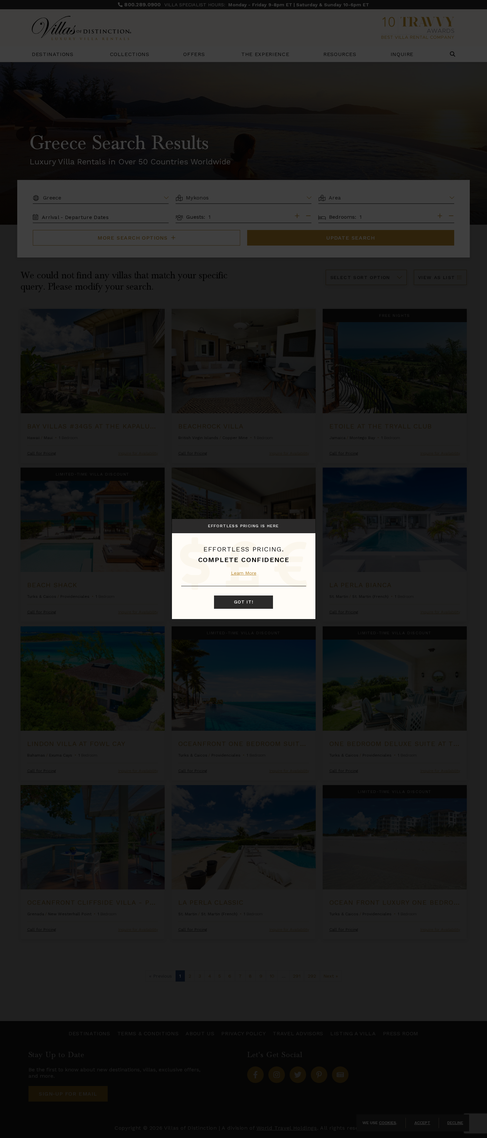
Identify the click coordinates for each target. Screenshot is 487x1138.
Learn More (243, 573)
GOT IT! (243, 601)
